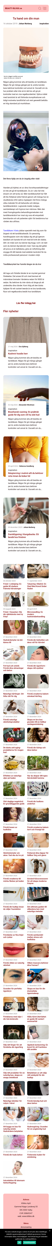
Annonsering (26, 1227)
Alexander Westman (26, 405)
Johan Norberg (25, 23)
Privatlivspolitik (29, 1242)
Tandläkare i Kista (11, 230)
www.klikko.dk (28, 1216)
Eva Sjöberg (23, 347)
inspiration (44, 23)
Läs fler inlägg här (26, 303)
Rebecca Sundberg (26, 466)
